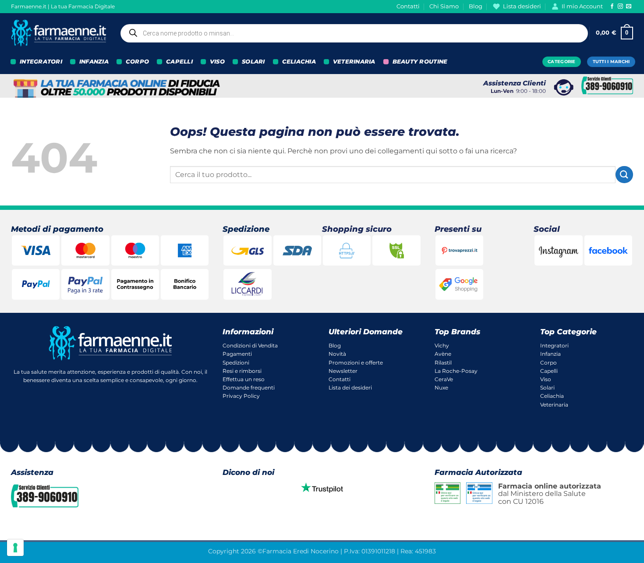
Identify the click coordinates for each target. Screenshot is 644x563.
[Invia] (624, 174)
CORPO (137, 61)
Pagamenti (237, 354)
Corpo (548, 362)
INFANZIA (94, 61)
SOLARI (253, 61)
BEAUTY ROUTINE (420, 61)
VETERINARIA (354, 61)
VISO (217, 61)
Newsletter (343, 371)
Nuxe (441, 387)
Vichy (442, 345)
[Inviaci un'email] (628, 7)
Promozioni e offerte (356, 362)
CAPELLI (179, 61)
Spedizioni (236, 362)
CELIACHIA (299, 61)
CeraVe (444, 379)
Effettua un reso (244, 379)
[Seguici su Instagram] (620, 7)
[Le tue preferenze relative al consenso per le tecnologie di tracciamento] (15, 547)
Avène (443, 354)
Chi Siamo (444, 6)
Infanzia (550, 354)
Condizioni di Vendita (250, 345)
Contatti (408, 6)
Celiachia (552, 396)
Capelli (549, 371)
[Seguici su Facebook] (612, 7)
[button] (614, 33)
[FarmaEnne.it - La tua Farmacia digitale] (58, 33)
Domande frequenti (249, 387)
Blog (475, 6)
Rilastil (443, 362)
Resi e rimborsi (242, 371)
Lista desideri (522, 6)
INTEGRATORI (41, 61)
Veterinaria (554, 404)
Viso (545, 379)
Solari (547, 387)
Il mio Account (582, 6)
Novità (337, 354)
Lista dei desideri (350, 387)
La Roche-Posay (456, 371)
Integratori (554, 345)
